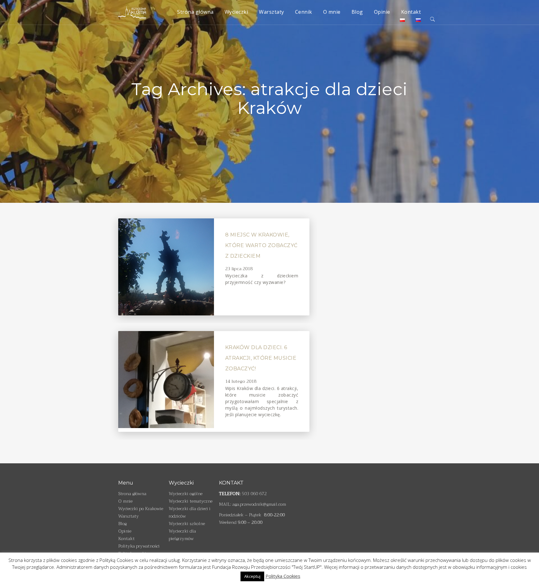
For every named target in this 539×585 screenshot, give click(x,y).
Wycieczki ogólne (185, 493)
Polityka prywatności (139, 546)
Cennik (303, 11)
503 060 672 (254, 493)
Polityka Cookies (282, 576)
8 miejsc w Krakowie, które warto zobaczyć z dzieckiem (261, 245)
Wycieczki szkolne (187, 523)
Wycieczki (236, 11)
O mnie (332, 11)
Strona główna (195, 11)
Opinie (382, 11)
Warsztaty (271, 11)
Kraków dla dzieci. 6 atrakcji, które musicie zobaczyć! (261, 358)
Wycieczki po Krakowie (140, 508)
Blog (357, 11)
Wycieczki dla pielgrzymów (182, 534)
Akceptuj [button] (252, 576)
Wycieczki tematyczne (190, 501)
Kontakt (411, 11)
